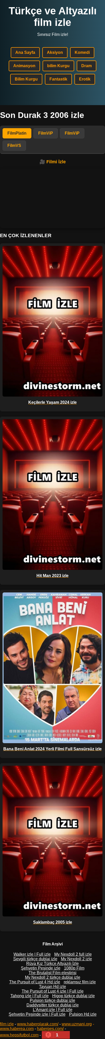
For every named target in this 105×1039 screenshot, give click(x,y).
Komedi (82, 52)
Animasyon (24, 66)
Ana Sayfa (25, 52)
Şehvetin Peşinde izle (40, 968)
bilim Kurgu (58, 66)
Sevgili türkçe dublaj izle (35, 959)
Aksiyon (55, 52)
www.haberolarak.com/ (37, 1024)
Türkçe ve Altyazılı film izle (53, 16)
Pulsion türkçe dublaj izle (52, 1000)
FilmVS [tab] (14, 145)
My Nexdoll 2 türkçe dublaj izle (52, 977)
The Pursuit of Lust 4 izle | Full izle (53, 991)
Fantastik (58, 79)
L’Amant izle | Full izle (52, 1009)
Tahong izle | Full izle (29, 996)
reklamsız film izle (80, 982)
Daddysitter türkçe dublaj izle (53, 1005)
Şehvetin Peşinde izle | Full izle (37, 1014)
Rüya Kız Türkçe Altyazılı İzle (52, 963)
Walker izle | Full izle (32, 954)
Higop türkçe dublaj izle (73, 996)
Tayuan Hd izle (52, 986)
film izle (7, 1024)
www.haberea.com (17, 1028)
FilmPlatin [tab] (17, 133)
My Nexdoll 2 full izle (73, 954)
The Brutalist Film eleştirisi (52, 973)
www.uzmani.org (77, 1024)
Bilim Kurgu (26, 79)
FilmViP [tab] (45, 133)
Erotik (84, 79)
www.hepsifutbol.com (19, 1035)
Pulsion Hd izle (83, 1014)
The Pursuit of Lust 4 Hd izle (34, 982)
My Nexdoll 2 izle (76, 959)
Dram (86, 66)
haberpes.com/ (50, 1028)
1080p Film (74, 968)
